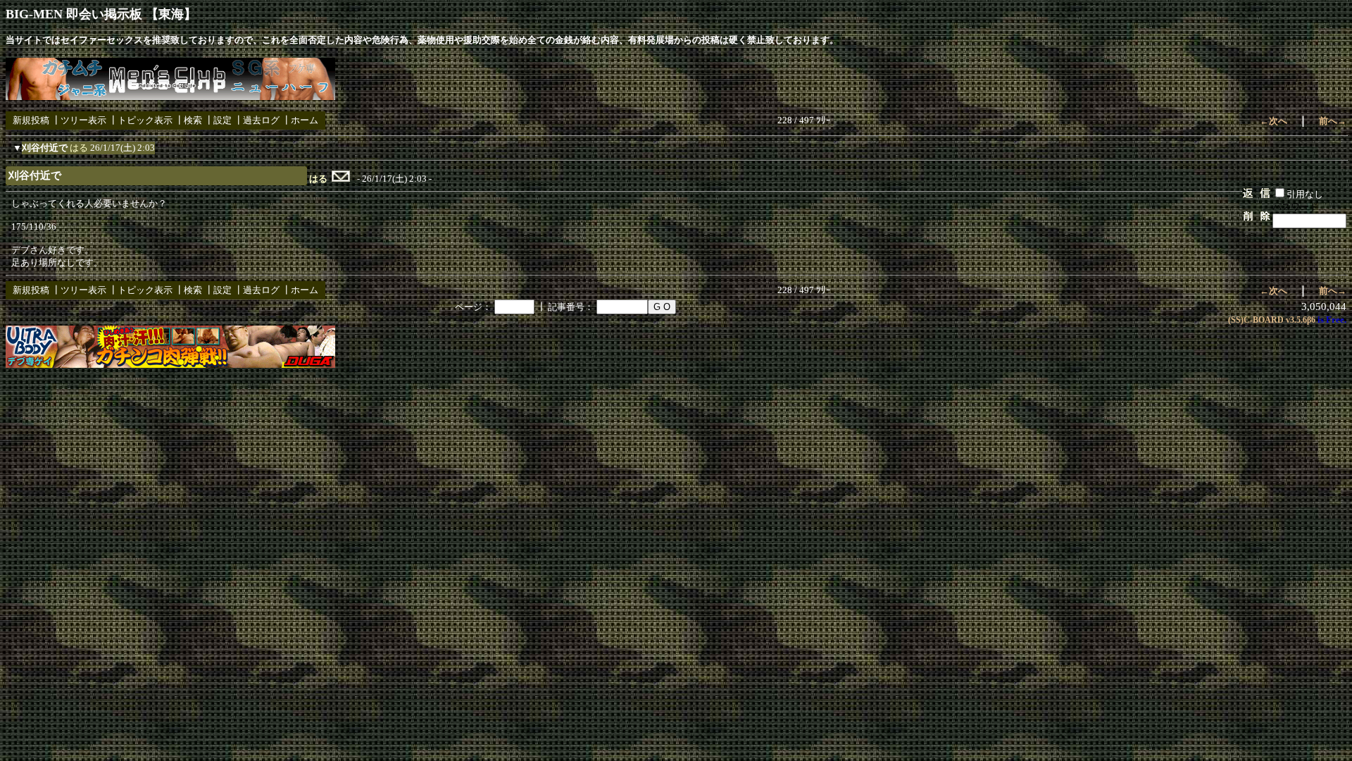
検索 (193, 120)
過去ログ (261, 120)
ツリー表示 (83, 120)
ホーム (304, 120)
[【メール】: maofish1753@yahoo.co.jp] (341, 179)
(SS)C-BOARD (1256, 320)
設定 (222, 120)
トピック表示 (145, 120)
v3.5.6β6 (1300, 320)
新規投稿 (31, 120)
